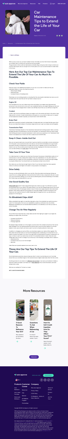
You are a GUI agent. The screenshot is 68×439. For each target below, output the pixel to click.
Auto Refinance (16, 388)
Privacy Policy (34, 390)
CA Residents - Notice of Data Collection (37, 397)
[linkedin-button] (62, 35)
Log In (53, 3)
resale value (25, 148)
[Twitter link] (48, 380)
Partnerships (25, 403)
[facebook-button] (57, 35)
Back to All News (15, 55)
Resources (33, 3)
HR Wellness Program (25, 399)
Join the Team (50, 398)
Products (45, 3)
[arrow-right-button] (20, 341)
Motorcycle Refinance (17, 398)
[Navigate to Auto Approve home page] (9, 4)
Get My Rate (48, 375)
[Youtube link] (52, 380)
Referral (24, 395)
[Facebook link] (41, 380)
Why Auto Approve (23, 3)
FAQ (39, 3)
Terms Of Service (50, 388)
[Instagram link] (45, 380)
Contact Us (50, 393)
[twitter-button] (59, 35)
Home (4, 43)
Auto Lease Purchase (17, 393)
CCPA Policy (34, 393)
